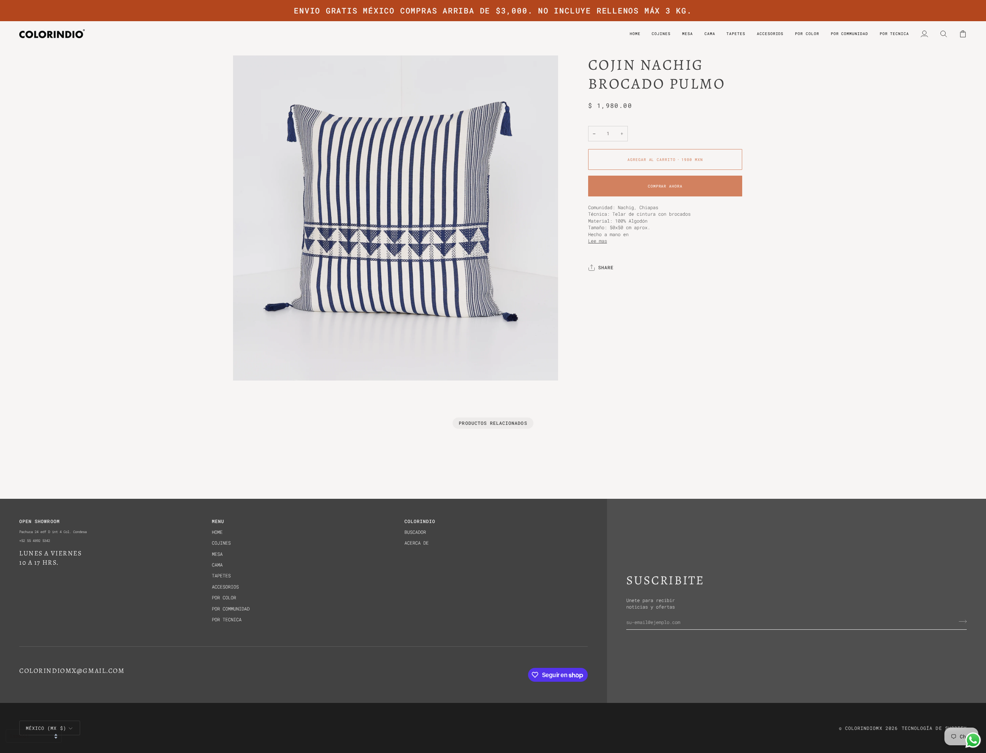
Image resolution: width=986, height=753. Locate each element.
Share (606, 268)
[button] (807, 33)
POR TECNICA (226, 619)
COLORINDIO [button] (420, 521)
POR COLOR (224, 597)
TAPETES (221, 576)
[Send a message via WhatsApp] (973, 740)
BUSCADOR (415, 532)
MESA (217, 554)
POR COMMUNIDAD (231, 609)
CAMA (217, 565)
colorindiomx (863, 728)
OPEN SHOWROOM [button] (39, 521)
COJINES (221, 543)
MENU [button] (218, 521)
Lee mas (597, 241)
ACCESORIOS (225, 587)
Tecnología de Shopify (934, 728)
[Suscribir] (960, 621)
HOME (217, 532)
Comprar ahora (665, 186)
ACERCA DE (416, 543)
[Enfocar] (247, 366)
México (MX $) (46, 728)
